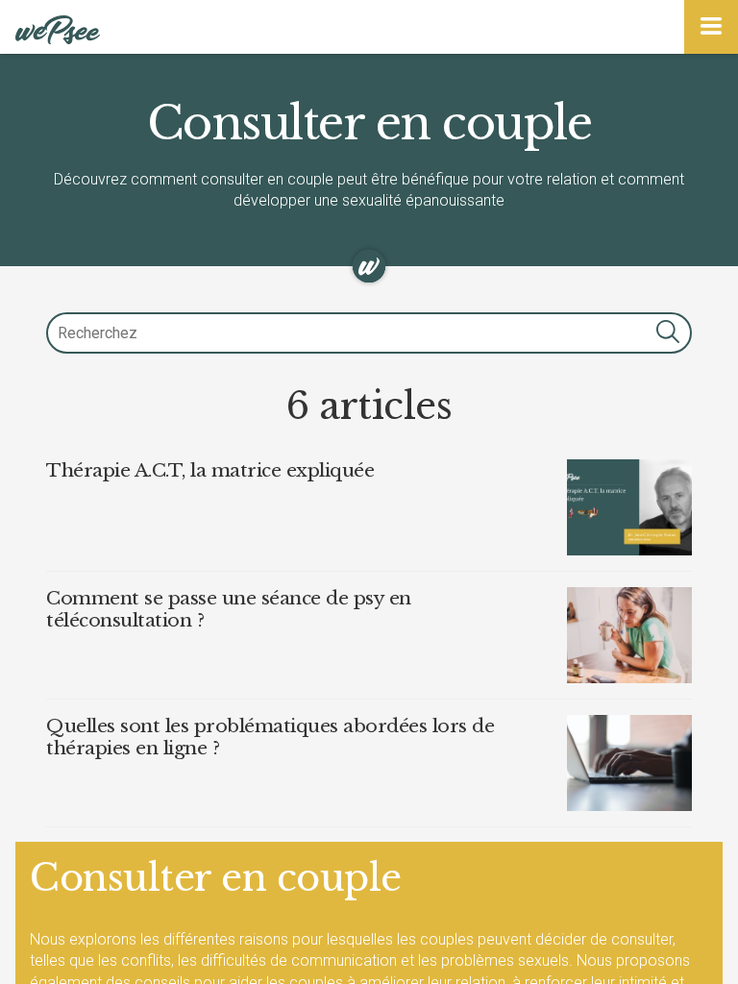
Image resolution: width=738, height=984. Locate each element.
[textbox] (369, 333)
